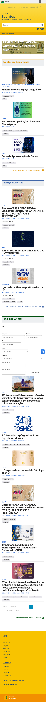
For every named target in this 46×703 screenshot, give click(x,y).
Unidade (4, 355)
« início (5, 606)
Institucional (7, 675)
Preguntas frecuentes (8, 33)
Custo (28, 334)
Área (3, 348)
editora (5, 658)
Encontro (5, 133)
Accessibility (11, 8)
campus (5, 646)
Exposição (6, 302)
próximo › (10, 610)
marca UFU (6, 643)
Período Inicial (6, 362)
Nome (3, 327)
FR (43, 6)
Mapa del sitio (34, 8)
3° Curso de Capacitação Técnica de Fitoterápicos (21, 123)
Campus (4, 334)
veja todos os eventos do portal (28, 618)
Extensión (6, 672)
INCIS (4, 579)
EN (38, 6)
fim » (17, 610)
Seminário (6, 599)
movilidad (6, 649)
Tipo (3, 341)
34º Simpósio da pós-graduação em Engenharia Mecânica (20, 437)
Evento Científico (8, 96)
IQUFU (4, 542)
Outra (4, 99)
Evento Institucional (23, 444)
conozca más (7, 640)
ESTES (4, 392)
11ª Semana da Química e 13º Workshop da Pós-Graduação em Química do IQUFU (19, 547)
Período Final (6, 369)
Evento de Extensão (8, 225)
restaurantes (7, 655)
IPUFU (4, 467)
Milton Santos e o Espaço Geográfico (21, 89)
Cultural (5, 669)
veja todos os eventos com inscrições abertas (23, 306)
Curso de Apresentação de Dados (20, 156)
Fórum (13, 302)
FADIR (4, 502)
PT (34, 6)
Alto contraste (22, 8)
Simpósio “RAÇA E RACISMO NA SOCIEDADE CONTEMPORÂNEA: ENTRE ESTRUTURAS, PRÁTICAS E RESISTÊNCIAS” (23, 212)
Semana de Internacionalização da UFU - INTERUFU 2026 (23, 252)
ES (40, 6)
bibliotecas (6, 652)
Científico (6, 666)
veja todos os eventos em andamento (27, 170)
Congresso (6, 265)
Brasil (4, 2)
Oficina (20, 302)
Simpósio (5, 228)
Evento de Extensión (21, 131)
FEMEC (4, 432)
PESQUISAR (34, 373)
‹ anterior (13, 606)
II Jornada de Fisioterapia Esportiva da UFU (22, 289)
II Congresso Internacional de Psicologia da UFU (23, 471)
